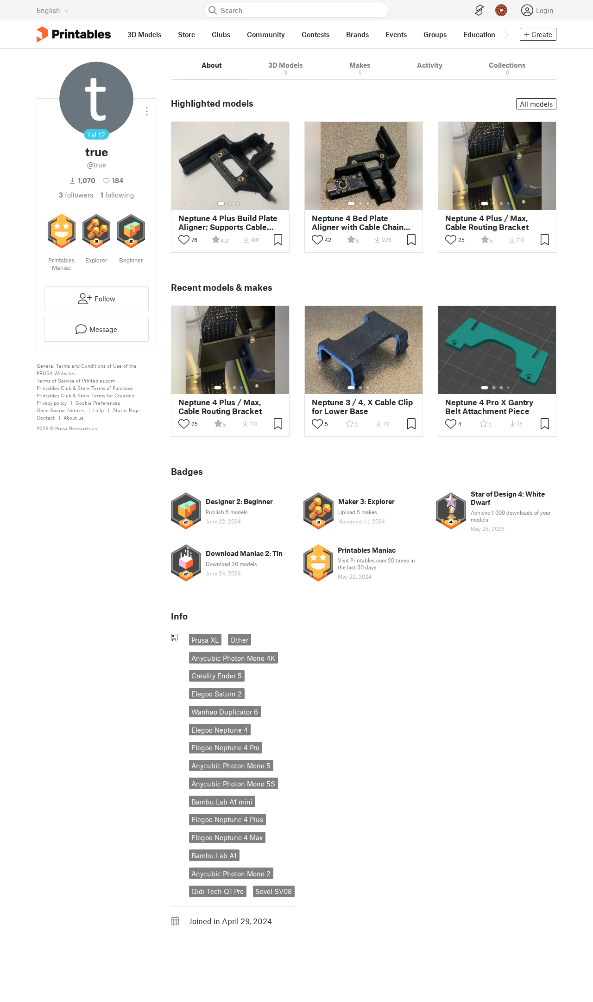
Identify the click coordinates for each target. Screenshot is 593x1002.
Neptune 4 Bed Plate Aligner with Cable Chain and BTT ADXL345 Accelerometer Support (358, 222)
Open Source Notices (60, 410)
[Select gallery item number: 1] (221, 203)
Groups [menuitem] (435, 34)
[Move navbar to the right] (506, 34)
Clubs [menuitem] (221, 34)
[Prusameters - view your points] (501, 10)
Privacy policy (52, 403)
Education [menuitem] (479, 34)
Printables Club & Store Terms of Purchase (85, 388)
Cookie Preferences (98, 403)
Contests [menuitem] (315, 34)
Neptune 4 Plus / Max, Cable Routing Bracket (487, 222)
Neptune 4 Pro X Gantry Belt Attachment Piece (489, 406)
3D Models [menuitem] (144, 34)
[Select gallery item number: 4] (375, 203)
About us (73, 418)
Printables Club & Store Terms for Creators (85, 395)
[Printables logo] (74, 34)
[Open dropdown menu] (147, 107)
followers (76, 195)
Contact (46, 418)
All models (536, 104)
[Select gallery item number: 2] (230, 203)
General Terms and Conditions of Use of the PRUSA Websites (87, 369)
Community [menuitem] (266, 34)
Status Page (126, 410)
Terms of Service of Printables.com (76, 380)
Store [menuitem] (186, 34)
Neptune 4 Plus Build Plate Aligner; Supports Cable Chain (228, 222)
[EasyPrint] (479, 10)
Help (98, 410)
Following (117, 195)
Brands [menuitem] (357, 34)
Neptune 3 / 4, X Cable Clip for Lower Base (362, 406)
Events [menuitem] (396, 34)
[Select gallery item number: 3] (238, 203)
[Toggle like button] (183, 239)
